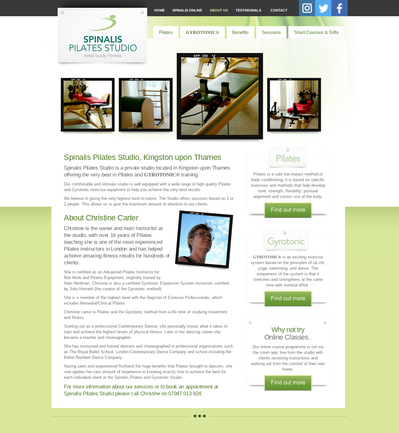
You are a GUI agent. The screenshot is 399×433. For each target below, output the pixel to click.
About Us (219, 10)
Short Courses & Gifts (316, 32)
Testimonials (248, 10)
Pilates (166, 32)
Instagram (307, 8)
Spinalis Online (187, 10)
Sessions (271, 32)
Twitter (323, 8)
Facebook (339, 8)
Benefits (240, 32)
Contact (279, 10)
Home (159, 10)
